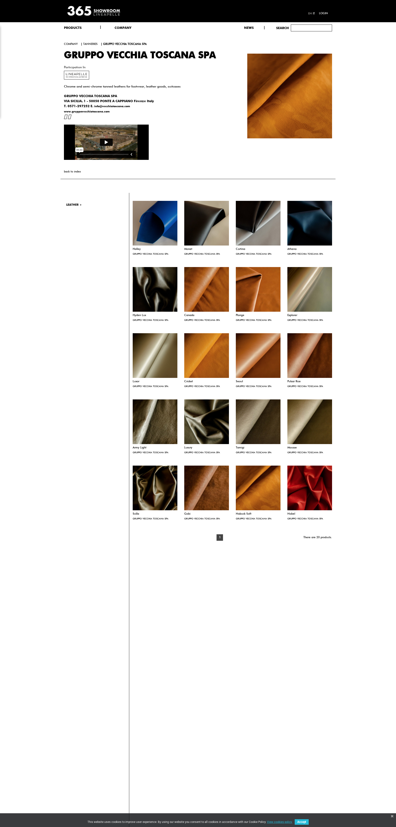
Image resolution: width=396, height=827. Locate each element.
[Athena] (309, 223)
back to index (72, 171)
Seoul (239, 381)
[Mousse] (309, 421)
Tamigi (240, 447)
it (314, 13)
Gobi (187, 514)
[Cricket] (206, 355)
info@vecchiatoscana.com (112, 106)
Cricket (188, 381)
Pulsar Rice (294, 381)
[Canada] (206, 289)
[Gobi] (206, 488)
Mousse (292, 447)
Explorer (292, 315)
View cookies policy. (279, 822)
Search (282, 28)
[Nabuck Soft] (258, 488)
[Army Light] (155, 421)
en (310, 13)
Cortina (240, 249)
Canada (189, 315)
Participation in (74, 67)
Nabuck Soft (243, 514)
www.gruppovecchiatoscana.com (87, 111)
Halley (137, 249)
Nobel (291, 514)
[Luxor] (155, 355)
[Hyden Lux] (155, 289)
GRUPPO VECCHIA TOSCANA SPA (150, 254)
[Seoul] (258, 355)
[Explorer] (309, 289)
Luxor (136, 381)
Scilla (136, 514)
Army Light (139, 447)
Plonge (240, 315)
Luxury (188, 447)
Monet (188, 249)
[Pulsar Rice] (309, 355)
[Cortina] (258, 223)
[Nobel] (309, 488)
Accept (301, 822)
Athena (292, 249)
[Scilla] (155, 488)
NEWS (249, 28)
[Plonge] (258, 289)
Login (323, 13)
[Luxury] (206, 421)
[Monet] (206, 223)
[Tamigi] (258, 421)
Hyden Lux (139, 315)
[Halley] (155, 223)
